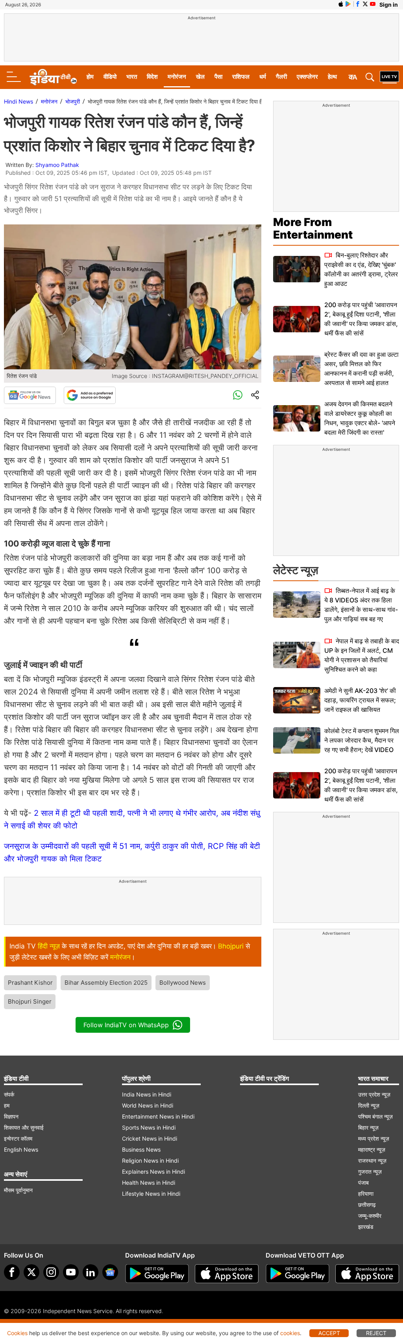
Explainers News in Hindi (153, 1171)
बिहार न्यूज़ (368, 1127)
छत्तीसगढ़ (367, 1204)
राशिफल (241, 76)
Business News (141, 1149)
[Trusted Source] (90, 395)
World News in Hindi (147, 1105)
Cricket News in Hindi (149, 1138)
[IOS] (341, 4)
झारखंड (365, 1226)
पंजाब (363, 1182)
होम (90, 76)
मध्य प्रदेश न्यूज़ (373, 1138)
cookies (290, 1333)
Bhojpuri (231, 946)
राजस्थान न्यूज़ (372, 1160)
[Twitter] (31, 1272)
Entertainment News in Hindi (158, 1116)
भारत (131, 76)
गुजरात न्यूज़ (370, 1171)
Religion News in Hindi (150, 1160)
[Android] (348, 4)
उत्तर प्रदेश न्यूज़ (374, 1094)
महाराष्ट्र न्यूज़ (371, 1149)
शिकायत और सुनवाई (24, 1127)
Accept (329, 1333)
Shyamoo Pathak (57, 164)
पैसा (218, 76)
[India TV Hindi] (53, 77)
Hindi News (18, 101)
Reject (376, 1333)
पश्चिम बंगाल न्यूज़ (375, 1116)
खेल (200, 76)
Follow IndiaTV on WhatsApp (126, 1025)
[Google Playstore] (157, 1273)
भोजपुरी (72, 101)
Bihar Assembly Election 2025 (106, 982)
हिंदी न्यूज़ (49, 946)
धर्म (262, 76)
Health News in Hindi (148, 1182)
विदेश (152, 76)
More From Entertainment (313, 228)
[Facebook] (12, 1272)
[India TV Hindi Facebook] (357, 4)
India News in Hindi (146, 1094)
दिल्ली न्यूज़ (368, 1105)
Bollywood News (182, 982)
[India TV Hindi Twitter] (365, 4)
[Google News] (30, 395)
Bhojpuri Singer (30, 1001)
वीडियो (110, 76)
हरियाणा (365, 1193)
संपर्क (9, 1094)
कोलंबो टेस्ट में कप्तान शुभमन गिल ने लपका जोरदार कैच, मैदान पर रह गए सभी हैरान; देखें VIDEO (361, 740)
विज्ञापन (11, 1116)
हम (6, 1105)
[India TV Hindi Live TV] (389, 77)
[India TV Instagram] (51, 1272)
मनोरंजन (177, 76)
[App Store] (227, 1273)
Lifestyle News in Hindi (151, 1193)
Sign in (388, 4)
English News (21, 1149)
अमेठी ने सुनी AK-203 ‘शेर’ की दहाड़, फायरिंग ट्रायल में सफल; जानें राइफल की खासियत (360, 700)
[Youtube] (71, 1272)
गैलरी (281, 76)
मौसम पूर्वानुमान (18, 1190)
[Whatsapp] (237, 395)
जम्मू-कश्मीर (369, 1215)
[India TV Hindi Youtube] (372, 4)
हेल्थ (332, 76)
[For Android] (297, 1273)
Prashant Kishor (30, 982)
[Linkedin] (90, 1272)
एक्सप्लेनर (307, 76)
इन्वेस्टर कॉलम (18, 1138)
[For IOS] (367, 1273)
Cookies (17, 1333)
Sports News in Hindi (149, 1127)
